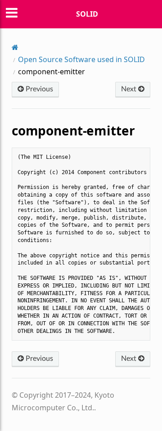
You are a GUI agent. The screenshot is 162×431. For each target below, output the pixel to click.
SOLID (87, 14)
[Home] (15, 47)
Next (129, 89)
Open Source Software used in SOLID (81, 59)
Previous (38, 89)
